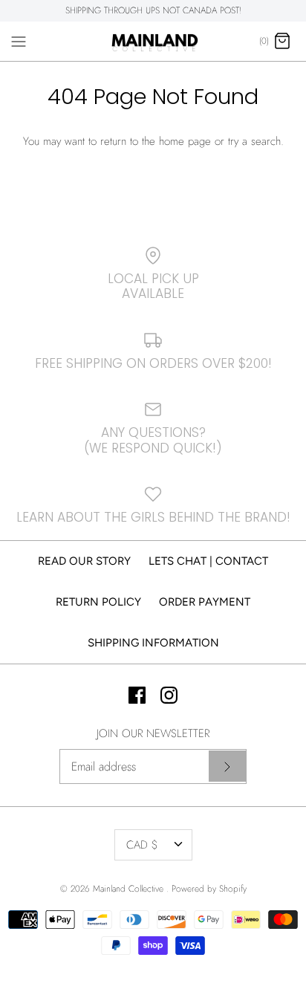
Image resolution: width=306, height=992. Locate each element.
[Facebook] (137, 695)
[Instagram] (169, 695)
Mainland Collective (129, 888)
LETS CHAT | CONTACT (208, 561)
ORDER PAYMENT (204, 602)
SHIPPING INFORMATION (153, 642)
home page (185, 141)
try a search (254, 141)
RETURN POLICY (98, 602)
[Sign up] (227, 766)
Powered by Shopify (209, 888)
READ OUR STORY (84, 561)
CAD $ (142, 845)
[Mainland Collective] (153, 41)
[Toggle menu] (18, 40)
